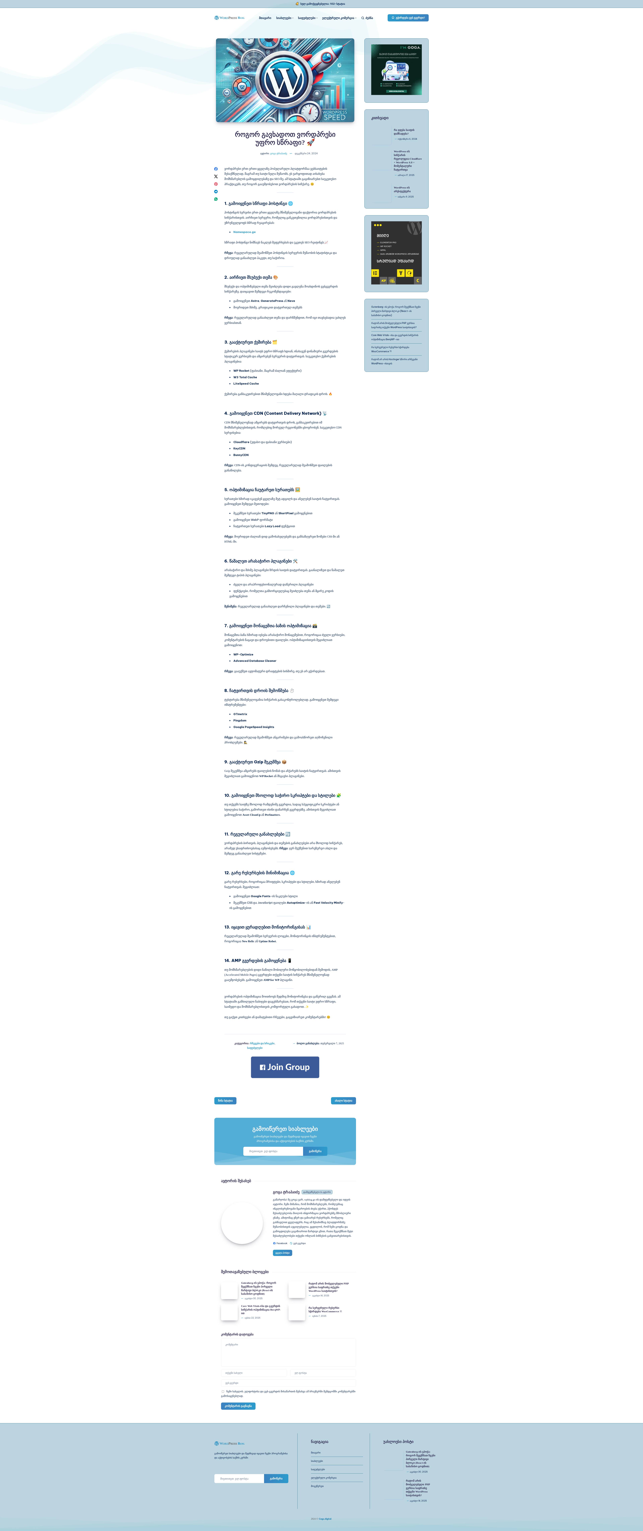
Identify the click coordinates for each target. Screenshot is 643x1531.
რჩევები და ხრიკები (262, 1043)
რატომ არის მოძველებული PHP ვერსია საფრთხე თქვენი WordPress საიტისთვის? (329, 1287)
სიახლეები (283, 18)
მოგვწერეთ (317, 1486)
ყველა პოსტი (282, 1253)
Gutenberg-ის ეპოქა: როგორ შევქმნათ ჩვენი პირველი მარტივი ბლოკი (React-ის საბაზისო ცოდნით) (396, 311)
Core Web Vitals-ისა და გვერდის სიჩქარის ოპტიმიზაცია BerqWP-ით (261, 1310)
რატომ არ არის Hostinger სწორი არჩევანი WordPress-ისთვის (394, 361)
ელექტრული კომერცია (338, 18)
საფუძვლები (306, 18)
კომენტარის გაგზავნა (238, 1406)
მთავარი (265, 18)
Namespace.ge (244, 232)
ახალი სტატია (343, 1100)
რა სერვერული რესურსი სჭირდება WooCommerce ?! (390, 349)
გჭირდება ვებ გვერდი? (410, 17)
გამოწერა (315, 1151)
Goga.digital (325, 1519)
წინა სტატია (225, 1100)
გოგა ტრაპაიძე (286, 1192)
